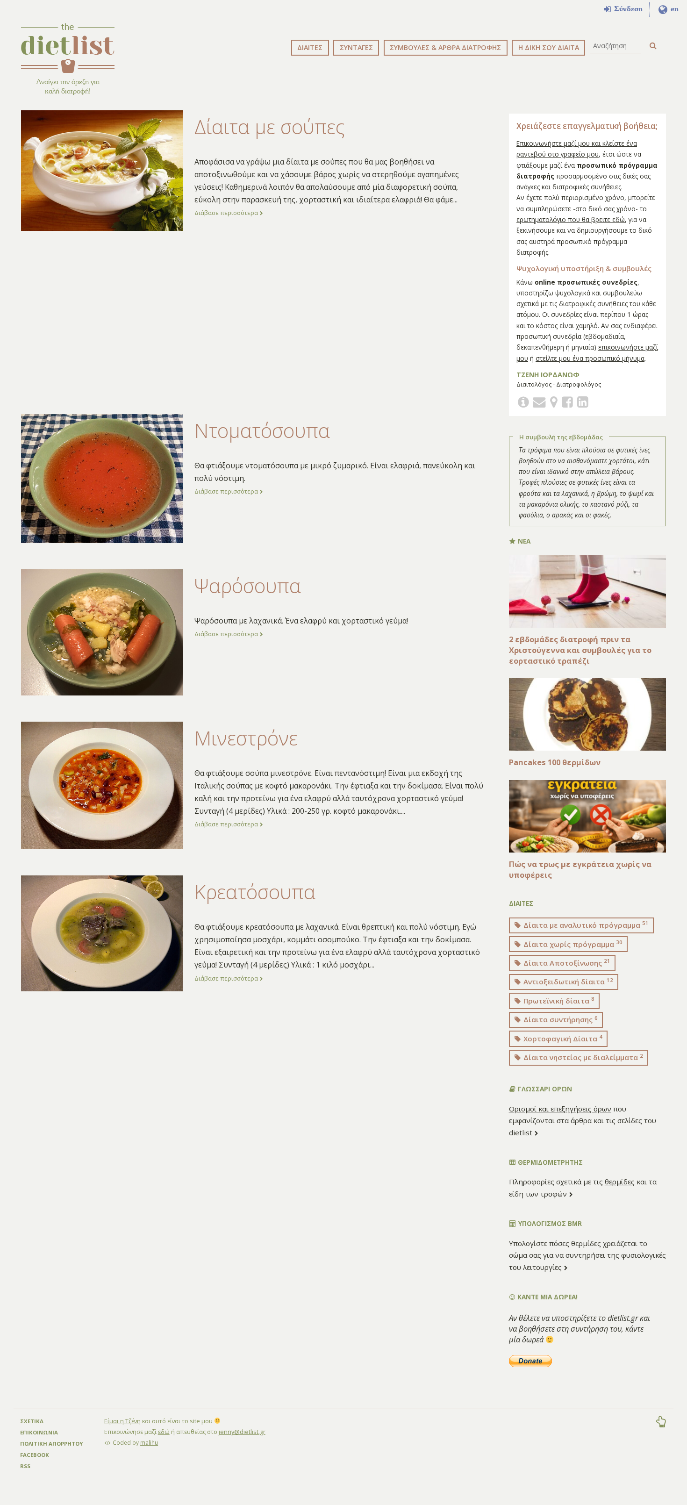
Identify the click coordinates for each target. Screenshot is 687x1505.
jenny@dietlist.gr (242, 1431)
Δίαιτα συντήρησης (560, 1019)
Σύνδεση (627, 9)
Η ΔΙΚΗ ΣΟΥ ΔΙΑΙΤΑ (548, 47)
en (673, 9)
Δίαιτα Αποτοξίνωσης (566, 962)
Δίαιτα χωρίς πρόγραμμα (572, 944)
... (455, 199)
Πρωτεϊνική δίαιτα (558, 1000)
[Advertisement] (252, 322)
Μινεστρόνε (246, 738)
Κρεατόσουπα (254, 892)
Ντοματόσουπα (262, 430)
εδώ (164, 1431)
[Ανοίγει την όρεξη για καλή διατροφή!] (67, 48)
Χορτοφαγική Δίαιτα (562, 1038)
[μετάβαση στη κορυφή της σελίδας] (661, 1423)
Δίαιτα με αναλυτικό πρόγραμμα (585, 924)
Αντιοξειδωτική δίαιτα (567, 981)
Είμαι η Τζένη (122, 1421)
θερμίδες (620, 1181)
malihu (149, 1442)
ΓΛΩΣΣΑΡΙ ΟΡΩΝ (544, 1088)
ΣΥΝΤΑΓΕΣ (356, 47)
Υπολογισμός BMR (549, 1223)
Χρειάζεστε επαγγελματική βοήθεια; (587, 126)
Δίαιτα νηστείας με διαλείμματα (582, 1057)
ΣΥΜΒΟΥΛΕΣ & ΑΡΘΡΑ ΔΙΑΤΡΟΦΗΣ (445, 47)
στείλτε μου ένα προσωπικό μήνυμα (590, 358)
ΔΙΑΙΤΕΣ (309, 47)
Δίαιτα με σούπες (269, 127)
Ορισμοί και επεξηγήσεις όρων (560, 1108)
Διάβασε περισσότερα (226, 212)
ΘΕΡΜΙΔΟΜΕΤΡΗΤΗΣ (549, 1162)
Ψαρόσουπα (247, 586)
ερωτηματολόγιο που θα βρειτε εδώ (570, 219)
